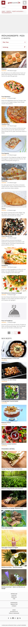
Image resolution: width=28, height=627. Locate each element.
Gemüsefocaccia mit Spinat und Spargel (11, 293)
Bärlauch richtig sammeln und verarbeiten (12, 488)
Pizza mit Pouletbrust (6, 320)
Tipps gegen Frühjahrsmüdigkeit (9, 547)
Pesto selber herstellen (7, 528)
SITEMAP (14, 606)
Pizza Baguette (5, 153)
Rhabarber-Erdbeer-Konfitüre (8, 444)
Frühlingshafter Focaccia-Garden (9, 401)
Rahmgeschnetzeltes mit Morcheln (10, 358)
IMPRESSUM (14, 593)
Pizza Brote (4, 181)
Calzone (3, 208)
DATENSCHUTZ (14, 611)
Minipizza (3, 69)
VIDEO (14, 610)
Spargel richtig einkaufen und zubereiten (11, 469)
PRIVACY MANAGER (14, 613)
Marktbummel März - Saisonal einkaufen (11, 567)
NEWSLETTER (14, 604)
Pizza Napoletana (5, 96)
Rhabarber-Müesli (6, 422)
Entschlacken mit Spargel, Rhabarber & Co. (12, 508)
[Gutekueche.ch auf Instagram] (13, 618)
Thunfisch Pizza (5, 124)
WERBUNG (14, 597)
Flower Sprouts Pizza (6, 236)
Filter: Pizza (14, 42)
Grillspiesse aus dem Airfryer (8, 379)
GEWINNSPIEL (14, 602)
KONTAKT (14, 595)
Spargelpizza (4, 265)
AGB (14, 598)
